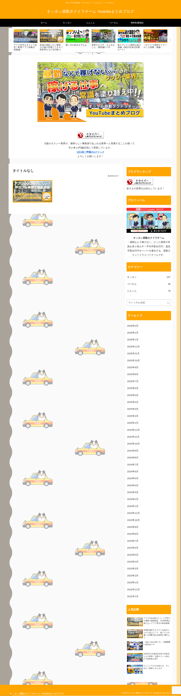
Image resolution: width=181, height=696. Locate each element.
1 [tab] (88, 54)
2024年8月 (132, 457)
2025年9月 (132, 367)
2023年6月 (132, 547)
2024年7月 (132, 464)
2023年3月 (132, 568)
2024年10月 (133, 443)
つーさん (149, 284)
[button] (168, 303)
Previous (10, 40)
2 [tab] (92, 54)
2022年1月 (132, 596)
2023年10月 (133, 520)
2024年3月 (132, 492)
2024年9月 (132, 450)
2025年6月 (132, 388)
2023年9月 (132, 527)
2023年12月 (133, 513)
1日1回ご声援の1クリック (90, 152)
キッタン (149, 277)
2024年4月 (132, 485)
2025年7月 (132, 381)
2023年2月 (132, 575)
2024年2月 (132, 499)
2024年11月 (133, 436)
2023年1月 (132, 582)
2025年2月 (132, 416)
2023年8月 (132, 534)
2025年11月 (133, 353)
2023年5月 (132, 554)
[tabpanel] (25, 39)
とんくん (149, 291)
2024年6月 (132, 471)
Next (170, 40)
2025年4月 (132, 402)
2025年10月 (133, 360)
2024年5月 (132, 478)
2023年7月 (132, 541)
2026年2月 (132, 332)
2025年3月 (132, 409)
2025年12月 (133, 346)
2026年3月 (132, 325)
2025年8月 (132, 374)
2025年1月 (132, 423)
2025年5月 (132, 395)
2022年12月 (133, 589)
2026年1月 (132, 339)
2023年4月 (132, 561)
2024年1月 (132, 506)
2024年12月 (133, 430)
